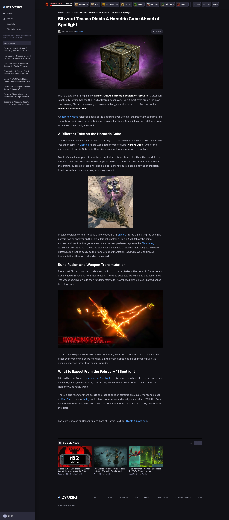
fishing (86, 399)
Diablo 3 (84, 144)
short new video (69, 116)
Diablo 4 (68, 12)
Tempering (148, 243)
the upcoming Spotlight (97, 378)
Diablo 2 (122, 234)
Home (60, 12)
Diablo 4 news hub (136, 421)
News (76, 12)
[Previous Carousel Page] (196, 443)
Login (10, 516)
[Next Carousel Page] (200, 443)
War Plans (66, 399)
